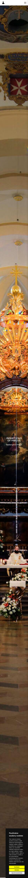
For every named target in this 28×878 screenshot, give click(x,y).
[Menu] (25, 3)
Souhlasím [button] (16, 867)
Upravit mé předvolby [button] (17, 873)
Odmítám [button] (17, 870)
